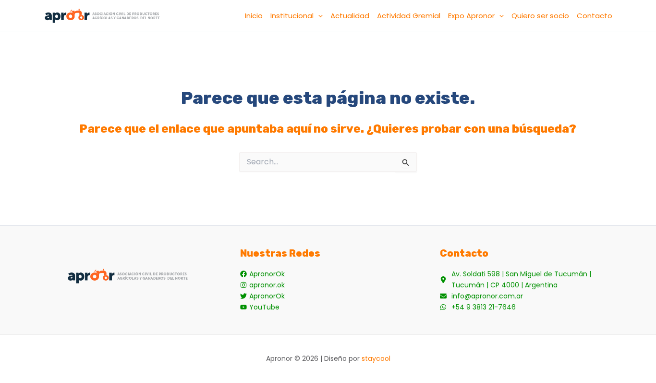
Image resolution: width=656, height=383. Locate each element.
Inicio (254, 16)
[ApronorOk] (262, 274)
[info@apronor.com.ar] (481, 296)
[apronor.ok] (262, 285)
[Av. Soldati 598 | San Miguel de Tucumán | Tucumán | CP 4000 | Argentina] (528, 280)
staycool (376, 358)
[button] (318, 16)
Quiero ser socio (540, 16)
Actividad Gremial (408, 16)
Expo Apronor (471, 16)
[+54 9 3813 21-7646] (478, 307)
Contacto (594, 16)
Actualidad (349, 16)
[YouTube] (259, 307)
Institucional (292, 16)
